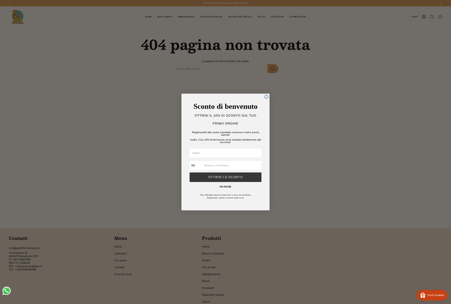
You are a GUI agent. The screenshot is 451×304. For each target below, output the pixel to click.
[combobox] (196, 165)
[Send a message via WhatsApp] (6, 291)
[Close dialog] (266, 97)
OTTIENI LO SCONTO (225, 177)
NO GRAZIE (225, 187)
